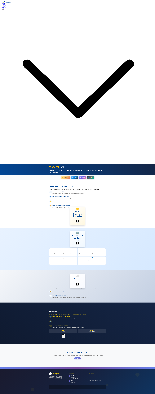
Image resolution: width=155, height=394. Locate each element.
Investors (90, 177)
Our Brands (4, 5)
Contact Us (77, 358)
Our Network (4, 6)
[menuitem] (78, 3)
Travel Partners (65, 177)
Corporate (74, 177)
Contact (3, 8)
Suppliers (82, 177)
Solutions (3, 4)
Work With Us (4, 7)
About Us (3, 3)
